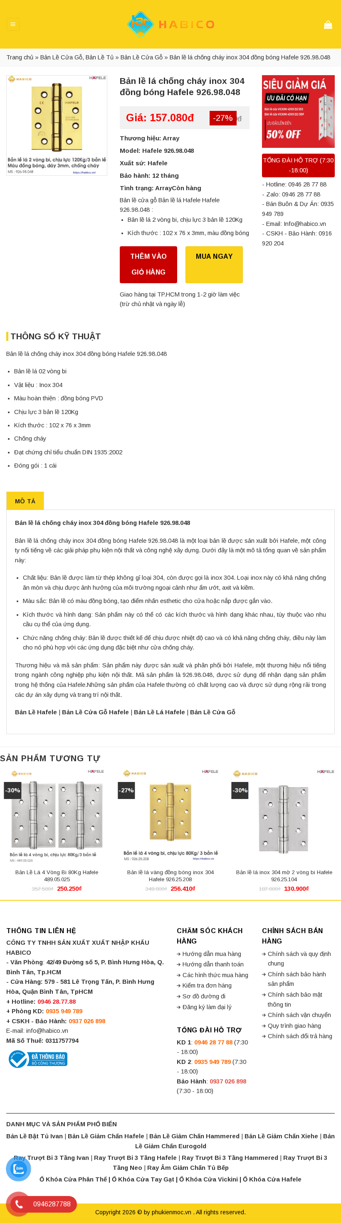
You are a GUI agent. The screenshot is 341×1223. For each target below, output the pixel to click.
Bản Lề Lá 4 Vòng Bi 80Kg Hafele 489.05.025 (56, 875)
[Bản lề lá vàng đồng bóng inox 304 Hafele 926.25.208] (170, 817)
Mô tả (25, 501)
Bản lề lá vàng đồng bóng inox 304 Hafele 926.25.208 (170, 875)
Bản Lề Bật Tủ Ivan (34, 1136)
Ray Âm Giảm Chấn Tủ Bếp (188, 1167)
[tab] (25, 501)
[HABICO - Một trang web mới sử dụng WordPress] (170, 24)
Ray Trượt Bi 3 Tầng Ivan (51, 1157)
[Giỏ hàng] (329, 24)
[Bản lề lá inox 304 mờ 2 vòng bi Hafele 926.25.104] (284, 817)
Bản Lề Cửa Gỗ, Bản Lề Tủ (77, 57)
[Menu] (13, 24)
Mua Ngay (214, 256)
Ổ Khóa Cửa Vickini (208, 1179)
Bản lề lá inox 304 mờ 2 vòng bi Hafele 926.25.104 (284, 875)
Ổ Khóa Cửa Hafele (272, 1179)
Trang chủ (19, 57)
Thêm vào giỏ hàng (148, 264)
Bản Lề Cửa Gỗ (142, 57)
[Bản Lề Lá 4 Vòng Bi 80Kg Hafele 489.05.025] (57, 817)
